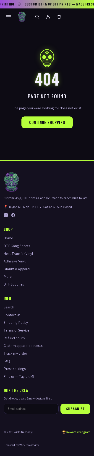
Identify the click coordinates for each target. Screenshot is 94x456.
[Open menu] (8, 17)
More (8, 276)
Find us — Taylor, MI (19, 376)
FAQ (7, 361)
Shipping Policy (16, 322)
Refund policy (14, 338)
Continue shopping (47, 122)
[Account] (48, 17)
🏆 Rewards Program (76, 432)
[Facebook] (13, 216)
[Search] (37, 17)
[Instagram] (6, 216)
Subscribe (75, 408)
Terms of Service (16, 330)
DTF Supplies (14, 284)
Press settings (15, 368)
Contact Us (12, 315)
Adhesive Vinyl (15, 261)
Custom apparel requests (23, 345)
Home (8, 238)
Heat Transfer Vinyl (18, 253)
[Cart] (59, 17)
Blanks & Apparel (17, 269)
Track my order (15, 353)
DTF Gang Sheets (17, 245)
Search (9, 307)
